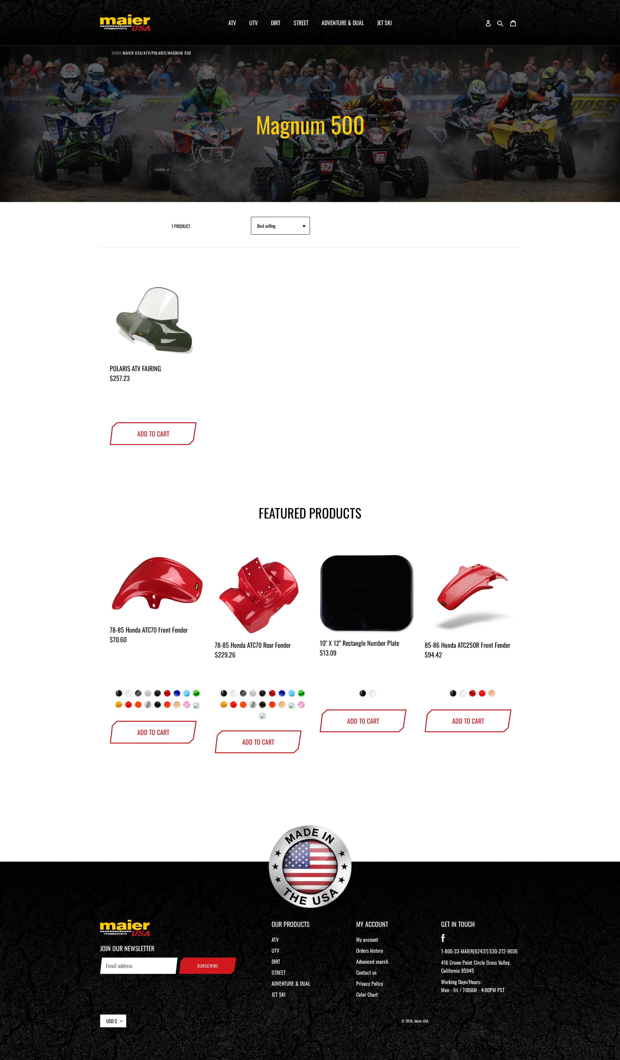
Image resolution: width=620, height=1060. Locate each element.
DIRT (276, 961)
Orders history (369, 950)
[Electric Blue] (186, 695)
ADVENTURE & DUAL (291, 983)
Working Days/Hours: (473, 986)
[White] (128, 695)
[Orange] (167, 707)
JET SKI (278, 994)
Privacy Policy (369, 983)
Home (116, 53)
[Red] (167, 695)
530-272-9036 (503, 951)
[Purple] (196, 707)
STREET (279, 972)
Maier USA (421, 1020)
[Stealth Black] (157, 695)
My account (367, 939)
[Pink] (186, 707)
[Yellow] (119, 707)
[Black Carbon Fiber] (138, 695)
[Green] (196, 695)
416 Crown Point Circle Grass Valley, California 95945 (476, 966)
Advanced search (372, 961)
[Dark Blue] (177, 695)
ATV (275, 939)
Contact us (366, 972)
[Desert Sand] (177, 707)
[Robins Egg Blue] (291, 707)
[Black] (119, 695)
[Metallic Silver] (148, 707)
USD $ (111, 1020)
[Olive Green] (157, 707)
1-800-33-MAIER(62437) (464, 951)
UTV (275, 950)
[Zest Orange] (138, 707)
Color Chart (367, 994)
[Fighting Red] (128, 707)
